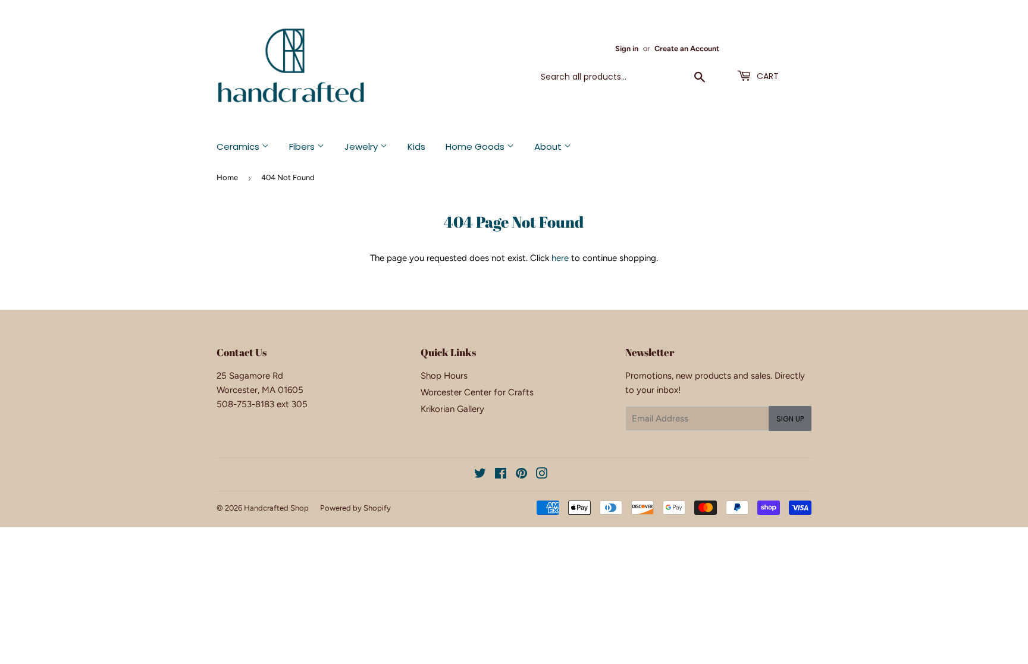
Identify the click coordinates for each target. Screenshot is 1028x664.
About (549, 146)
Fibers (303, 146)
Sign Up (790, 419)
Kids (416, 146)
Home (227, 177)
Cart (766, 76)
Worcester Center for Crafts (477, 392)
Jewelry (362, 146)
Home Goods (476, 146)
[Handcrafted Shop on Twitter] (480, 475)
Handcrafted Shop (276, 507)
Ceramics (239, 146)
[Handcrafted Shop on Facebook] (500, 475)
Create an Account (686, 48)
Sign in (626, 48)
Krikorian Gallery (452, 409)
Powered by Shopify (355, 507)
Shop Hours (444, 375)
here (560, 258)
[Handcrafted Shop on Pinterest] (521, 475)
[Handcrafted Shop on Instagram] (542, 475)
